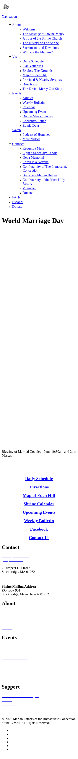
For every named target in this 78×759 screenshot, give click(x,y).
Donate (27, 193)
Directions (30, 84)
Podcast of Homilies (36, 134)
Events (16, 93)
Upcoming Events (35, 111)
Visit (15, 57)
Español (17, 202)
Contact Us (39, 537)
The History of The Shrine (41, 43)
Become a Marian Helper (40, 175)
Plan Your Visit (33, 66)
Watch (16, 130)
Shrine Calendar (39, 503)
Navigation (9, 16)
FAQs (16, 197)
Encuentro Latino (34, 121)
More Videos (31, 139)
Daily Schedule (33, 61)
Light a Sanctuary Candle (40, 153)
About (16, 25)
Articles (28, 98)
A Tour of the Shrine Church (42, 38)
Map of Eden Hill (35, 75)
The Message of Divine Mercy (43, 34)
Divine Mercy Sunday (38, 116)
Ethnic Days (31, 125)
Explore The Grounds (37, 70)
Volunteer (29, 188)
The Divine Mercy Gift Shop (42, 89)
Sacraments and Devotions (41, 47)
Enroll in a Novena (36, 162)
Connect (18, 144)
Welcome (29, 29)
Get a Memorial (33, 157)
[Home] (5, 8)
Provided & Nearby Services (42, 79)
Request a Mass (33, 148)
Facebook (39, 529)
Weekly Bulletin (34, 102)
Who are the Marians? (38, 52)
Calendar (29, 107)
